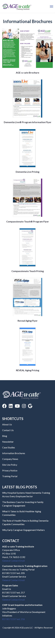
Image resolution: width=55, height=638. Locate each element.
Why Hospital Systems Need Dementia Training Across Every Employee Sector (26, 494)
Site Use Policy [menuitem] (9, 464)
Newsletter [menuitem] (8, 441)
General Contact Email (13, 560)
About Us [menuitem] (7, 424)
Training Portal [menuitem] (9, 476)
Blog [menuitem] (4, 435)
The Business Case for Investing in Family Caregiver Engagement (22, 504)
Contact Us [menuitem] (8, 430)
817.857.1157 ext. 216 (13, 619)
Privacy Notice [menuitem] (9, 470)
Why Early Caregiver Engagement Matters (23, 529)
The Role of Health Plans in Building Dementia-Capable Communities (25, 522)
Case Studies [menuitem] (8, 447)
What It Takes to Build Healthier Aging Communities (21, 513)
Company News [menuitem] (10, 459)
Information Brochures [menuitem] (13, 453)
